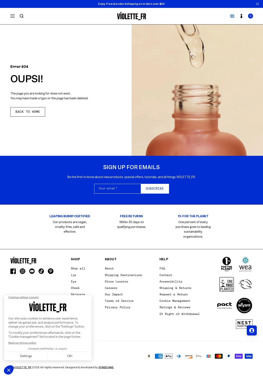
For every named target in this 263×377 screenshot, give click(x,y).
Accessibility (171, 281)
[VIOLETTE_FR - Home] (131, 16)
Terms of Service (119, 300)
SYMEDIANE (106, 367)
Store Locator (116, 281)
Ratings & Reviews (174, 307)
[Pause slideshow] (257, 4)
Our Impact (114, 294)
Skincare (78, 294)
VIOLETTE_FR (22, 367)
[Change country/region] (232, 16)
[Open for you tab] (252, 330)
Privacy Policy (118, 307)
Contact (165, 275)
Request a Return (173, 294)
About (109, 268)
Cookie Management (174, 300)
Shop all (78, 268)
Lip (73, 275)
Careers (111, 287)
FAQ (162, 268)
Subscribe (155, 188)
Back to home (27, 111)
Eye (73, 281)
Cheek (75, 287)
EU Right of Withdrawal (179, 313)
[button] (250, 16)
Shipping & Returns (175, 287)
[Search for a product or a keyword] (21, 16)
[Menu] (12, 16)
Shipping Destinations (123, 275)
